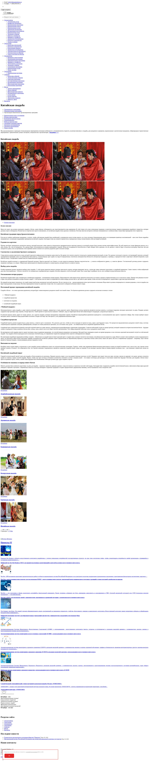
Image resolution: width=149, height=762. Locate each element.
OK (9, 755)
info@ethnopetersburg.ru (15, 2)
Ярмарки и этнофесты (14, 37)
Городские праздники (14, 79)
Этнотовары (7, 71)
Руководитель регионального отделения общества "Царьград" (22, 737)
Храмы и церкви (12, 42)
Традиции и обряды (13, 65)
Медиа (6, 87)
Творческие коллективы (15, 29)
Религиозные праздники (15, 85)
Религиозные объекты (14, 48)
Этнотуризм (7, 43)
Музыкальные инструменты (16, 31)
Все (12, 531)
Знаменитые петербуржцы (15, 49)
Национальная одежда (14, 26)
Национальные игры (14, 32)
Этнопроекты (8, 56)
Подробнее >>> (54, 132)
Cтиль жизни (11, 95)
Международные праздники (16, 84)
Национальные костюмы (15, 73)
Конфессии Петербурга (14, 23)
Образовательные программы (16, 60)
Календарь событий (13, 76)
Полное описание (9, 222)
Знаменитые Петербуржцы (15, 39)
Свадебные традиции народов (13, 123)
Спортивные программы (15, 67)
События (6, 74)
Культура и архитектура (15, 40)
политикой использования (31, 752)
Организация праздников (15, 59)
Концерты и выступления (15, 57)
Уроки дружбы (12, 70)
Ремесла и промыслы (14, 35)
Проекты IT (6, 542)
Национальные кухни (14, 28)
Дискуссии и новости (14, 98)
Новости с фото (12, 99)
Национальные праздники (15, 25)
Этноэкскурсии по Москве (15, 53)
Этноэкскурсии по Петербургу (17, 51)
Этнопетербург (8, 20)
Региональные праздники (15, 82)
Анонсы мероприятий (14, 88)
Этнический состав (13, 21)
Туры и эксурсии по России (16, 54)
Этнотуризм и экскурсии (15, 63)
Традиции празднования (11, 126)
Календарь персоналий (14, 45)
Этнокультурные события (15, 77)
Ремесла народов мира (10, 121)
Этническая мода (9, 120)
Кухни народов (12, 96)
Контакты (7, 101)
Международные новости (15, 91)
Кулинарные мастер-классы (12, 118)
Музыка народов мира (10, 117)
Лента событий (12, 90)
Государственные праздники (16, 81)
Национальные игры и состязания (14, 115)
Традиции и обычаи (13, 34)
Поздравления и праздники (16, 93)
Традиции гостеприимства (12, 125)
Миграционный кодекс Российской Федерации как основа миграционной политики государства (32, 739)
